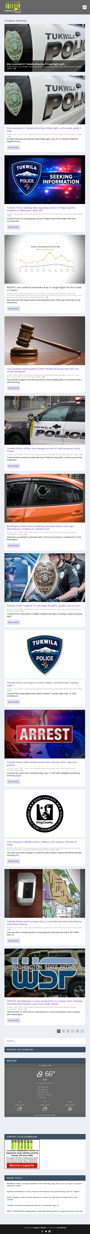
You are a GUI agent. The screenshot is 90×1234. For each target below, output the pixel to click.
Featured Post (44, 67)
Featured (36, 67)
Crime (31, 67)
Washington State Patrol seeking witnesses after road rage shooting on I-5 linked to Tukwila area (40, 527)
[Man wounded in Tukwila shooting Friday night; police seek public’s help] (44, 100)
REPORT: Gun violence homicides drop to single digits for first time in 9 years (44, 288)
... (72, 1031)
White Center (40, 297)
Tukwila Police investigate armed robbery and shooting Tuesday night (42, 684)
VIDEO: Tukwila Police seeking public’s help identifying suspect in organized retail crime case (45, 1211)
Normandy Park (52, 295)
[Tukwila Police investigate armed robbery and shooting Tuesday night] (44, 654)
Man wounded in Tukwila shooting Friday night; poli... (36, 64)
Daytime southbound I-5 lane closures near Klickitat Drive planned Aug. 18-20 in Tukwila (43, 1191)
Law (60, 375)
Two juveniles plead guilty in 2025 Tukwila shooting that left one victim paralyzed (43, 370)
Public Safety (63, 67)
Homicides (62, 848)
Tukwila (9, 69)
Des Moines (42, 294)
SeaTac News (11, 297)
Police (56, 67)
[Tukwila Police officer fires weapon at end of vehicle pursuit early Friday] (44, 420)
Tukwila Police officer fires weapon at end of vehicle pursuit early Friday (43, 450)
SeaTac (79, 295)
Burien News (28, 294)
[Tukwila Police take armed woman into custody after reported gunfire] (44, 734)
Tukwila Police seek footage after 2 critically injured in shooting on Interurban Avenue (44, 923)
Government (11, 295)
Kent (29, 295)
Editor (16, 67)
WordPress (62, 1228)
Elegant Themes (40, 1228)
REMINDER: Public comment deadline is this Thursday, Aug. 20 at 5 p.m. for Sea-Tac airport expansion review (44, 1184)
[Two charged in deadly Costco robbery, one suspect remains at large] (44, 813)
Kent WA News (37, 295)
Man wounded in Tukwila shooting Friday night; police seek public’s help (44, 129)
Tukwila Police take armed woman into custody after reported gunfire (42, 763)
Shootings (78, 67)
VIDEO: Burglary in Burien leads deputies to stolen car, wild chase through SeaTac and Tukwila (42, 1198)
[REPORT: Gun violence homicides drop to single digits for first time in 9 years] (44, 259)
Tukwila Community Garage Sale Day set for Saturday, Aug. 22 (32, 1205)
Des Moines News (52, 294)
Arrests (26, 455)
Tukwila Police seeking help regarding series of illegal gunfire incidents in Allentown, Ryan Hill (41, 209)
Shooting (71, 67)
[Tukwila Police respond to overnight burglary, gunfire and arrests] (44, 577)
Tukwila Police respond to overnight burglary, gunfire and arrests (43, 605)
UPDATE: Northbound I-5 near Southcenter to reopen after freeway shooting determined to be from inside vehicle (44, 1002)
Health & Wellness (22, 295)
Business (32, 609)
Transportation (12, 534)
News (52, 67)
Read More (13, 147)
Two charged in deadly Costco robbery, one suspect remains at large (42, 843)
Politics (64, 295)
